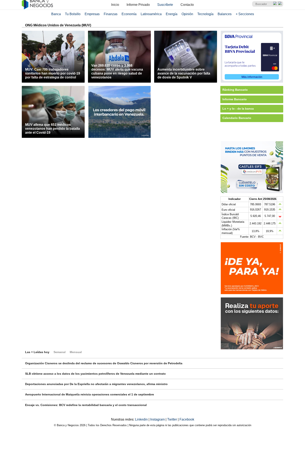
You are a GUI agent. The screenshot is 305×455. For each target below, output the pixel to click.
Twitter (172, 419)
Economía (129, 14)
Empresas (92, 14)
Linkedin (142, 419)
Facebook (186, 419)
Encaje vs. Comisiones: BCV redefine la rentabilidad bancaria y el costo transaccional (86, 405)
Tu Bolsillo (73, 14)
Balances (225, 14)
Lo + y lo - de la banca (238, 108)
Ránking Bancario (235, 89)
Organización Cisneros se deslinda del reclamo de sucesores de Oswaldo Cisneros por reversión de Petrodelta (103, 363)
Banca (56, 14)
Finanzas (110, 14)
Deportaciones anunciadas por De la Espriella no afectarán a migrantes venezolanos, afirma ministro (96, 384)
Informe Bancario (234, 99)
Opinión (187, 14)
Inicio (115, 4)
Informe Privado (138, 4)
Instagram (158, 419)
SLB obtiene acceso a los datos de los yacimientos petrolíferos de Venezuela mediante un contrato (95, 373)
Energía (171, 14)
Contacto (187, 4)
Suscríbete (165, 4)
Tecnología (205, 14)
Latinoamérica (151, 14)
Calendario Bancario (236, 118)
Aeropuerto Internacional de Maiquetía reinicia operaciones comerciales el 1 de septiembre (89, 394)
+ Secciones (245, 14)
